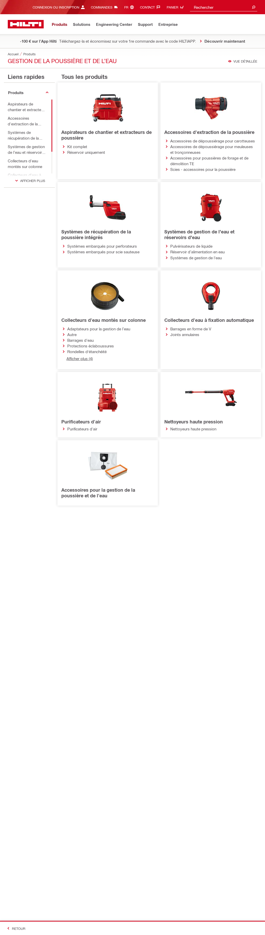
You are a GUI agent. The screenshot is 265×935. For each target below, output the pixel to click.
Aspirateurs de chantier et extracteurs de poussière (106, 135)
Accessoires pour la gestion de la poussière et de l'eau (98, 492)
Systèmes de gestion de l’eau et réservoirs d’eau (199, 234)
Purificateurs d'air (81, 421)
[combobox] (223, 7)
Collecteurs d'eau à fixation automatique (209, 320)
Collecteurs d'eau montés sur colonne (103, 320)
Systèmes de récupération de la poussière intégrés (96, 234)
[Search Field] (253, 7)
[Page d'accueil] (26, 24)
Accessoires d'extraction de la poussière (209, 132)
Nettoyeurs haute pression (193, 421)
